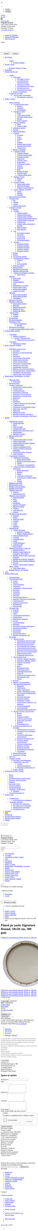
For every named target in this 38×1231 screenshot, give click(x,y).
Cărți (6, 859)
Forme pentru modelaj (20, 289)
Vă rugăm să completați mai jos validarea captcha (18, 1115)
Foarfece (20, 260)
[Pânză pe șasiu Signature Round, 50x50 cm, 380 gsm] (18, 937)
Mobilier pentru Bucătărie (17, 487)
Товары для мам (14, 758)
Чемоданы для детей (20, 409)
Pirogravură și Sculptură (16, 327)
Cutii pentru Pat (18, 510)
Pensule (19, 119)
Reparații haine (18, 267)
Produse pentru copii (11, 875)
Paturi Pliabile (17, 546)
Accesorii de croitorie (20, 256)
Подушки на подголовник (22, 805)
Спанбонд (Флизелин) (24, 476)
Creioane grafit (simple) (24, 155)
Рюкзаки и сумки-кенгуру (26, 767)
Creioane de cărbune (23, 164)
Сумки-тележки (18, 405)
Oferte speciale (9, 1188)
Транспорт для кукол (24, 720)
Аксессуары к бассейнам (21, 358)
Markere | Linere (19, 177)
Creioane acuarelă (22, 157)
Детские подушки (23, 84)
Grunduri (20, 195)
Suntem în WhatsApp (12, 37)
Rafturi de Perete (18, 519)
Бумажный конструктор (25, 655)
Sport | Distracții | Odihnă (13, 879)
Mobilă (7, 868)
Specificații (8, 1031)
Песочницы (17, 630)
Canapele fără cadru (19, 429)
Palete (19, 113)
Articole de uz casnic (16, 93)
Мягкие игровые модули (21, 635)
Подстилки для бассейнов (22, 363)
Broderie (12, 293)
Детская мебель (14, 577)
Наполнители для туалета (26, 340)
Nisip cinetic (17, 278)
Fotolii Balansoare (19, 543)
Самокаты (16, 593)
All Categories (9, 853)
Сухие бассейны (18, 622)
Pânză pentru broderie (20, 296)
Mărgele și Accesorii (15, 300)
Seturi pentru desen (19, 131)
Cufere (15, 525)
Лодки (11, 776)
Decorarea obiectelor (15, 320)
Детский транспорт (16, 579)
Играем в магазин (23, 747)
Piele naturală (21, 229)
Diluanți (19, 193)
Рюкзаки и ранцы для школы (23, 414)
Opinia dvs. (4, 1092)
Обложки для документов (22, 394)
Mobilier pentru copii (15, 436)
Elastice (15, 255)
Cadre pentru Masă (19, 568)
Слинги (19, 764)
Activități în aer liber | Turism (14, 857)
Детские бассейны (19, 633)
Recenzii (8, 1033)
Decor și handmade (19, 323)
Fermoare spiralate (23, 246)
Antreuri (15, 492)
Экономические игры (24, 671)
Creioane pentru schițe (24, 175)
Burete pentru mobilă (24, 459)
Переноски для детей (20, 762)
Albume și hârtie (18, 182)
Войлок (19, 472)
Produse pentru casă (11, 873)
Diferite (7, 881)
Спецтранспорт (18, 601)
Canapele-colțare (18, 539)
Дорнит (19, 481)
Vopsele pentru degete (24, 144)
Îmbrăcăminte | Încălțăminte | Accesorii (17, 866)
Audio (11, 61)
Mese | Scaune (14, 566)
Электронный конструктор (26, 648)
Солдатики (21, 751)
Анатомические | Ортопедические (23, 81)
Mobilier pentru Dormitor (17, 496)
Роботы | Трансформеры (21, 682)
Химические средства (20, 360)
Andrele (15, 202)
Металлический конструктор (27, 650)
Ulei (18, 140)
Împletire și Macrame (16, 302)
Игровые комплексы (20, 628)
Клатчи (15, 400)
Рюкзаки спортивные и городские (25, 416)
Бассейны (16, 351)
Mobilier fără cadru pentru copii (23, 430)
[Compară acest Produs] (12, 1016)
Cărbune (19, 166)
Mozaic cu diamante (19, 150)
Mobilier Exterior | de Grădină (18, 570)
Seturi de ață (21, 238)
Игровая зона (14, 608)
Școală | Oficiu (9, 877)
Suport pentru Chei (19, 494)
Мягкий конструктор (24, 653)
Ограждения (17, 617)
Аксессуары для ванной (21, 95)
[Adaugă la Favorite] (10, 1016)
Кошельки (16, 398)
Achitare (8, 11)
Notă (2, 1082)
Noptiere (16, 508)
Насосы (15, 354)
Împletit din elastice (19, 311)
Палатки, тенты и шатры (17, 780)
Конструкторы (18, 639)
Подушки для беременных (22, 760)
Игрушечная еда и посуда (26, 729)
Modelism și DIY (15, 322)
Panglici (15, 209)
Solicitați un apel (11, 1221)
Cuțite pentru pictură (23, 115)
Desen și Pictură (14, 102)
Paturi (15, 499)
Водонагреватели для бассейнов (24, 371)
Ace (18, 262)
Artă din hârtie (14, 313)
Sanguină (20, 168)
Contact (7, 1183)
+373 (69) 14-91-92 (7, 30)
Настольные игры (19, 657)
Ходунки (16, 595)
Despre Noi (8, 1172)
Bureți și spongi (22, 121)
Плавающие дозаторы (20, 367)
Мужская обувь (14, 383)
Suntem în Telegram (11, 35)
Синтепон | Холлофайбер (25, 465)
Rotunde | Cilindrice (23, 532)
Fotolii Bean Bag (18, 423)
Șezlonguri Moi (18, 545)
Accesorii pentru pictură (24, 117)
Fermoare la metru (23, 244)
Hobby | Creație (10, 864)
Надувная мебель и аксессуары (19, 778)
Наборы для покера (23, 662)
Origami (15, 316)
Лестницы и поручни (20, 365)
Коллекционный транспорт (26, 709)
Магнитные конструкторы (26, 642)
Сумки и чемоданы (16, 385)
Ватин (19, 474)
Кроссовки (16, 381)
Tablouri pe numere (19, 128)
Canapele (16, 537)
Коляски (20, 722)
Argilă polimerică (18, 282)
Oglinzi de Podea (18, 445)
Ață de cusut (21, 236)
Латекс (19, 463)
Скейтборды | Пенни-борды (22, 588)
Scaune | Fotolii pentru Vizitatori (23, 564)
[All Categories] (2, 850)
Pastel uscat (20, 159)
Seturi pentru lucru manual (17, 197)
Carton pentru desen (23, 184)
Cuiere (15, 523)
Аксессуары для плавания (22, 374)
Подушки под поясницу (21, 804)
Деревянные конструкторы (26, 641)
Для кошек (13, 334)
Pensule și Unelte (19, 111)
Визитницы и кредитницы (22, 396)
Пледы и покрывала (20, 92)
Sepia (19, 169)
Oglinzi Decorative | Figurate (22, 452)
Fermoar (16, 242)
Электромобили (18, 584)
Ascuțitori (20, 108)
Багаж (11, 775)
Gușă (18, 137)
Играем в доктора (23, 746)
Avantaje (3, 1101)
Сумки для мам (18, 769)
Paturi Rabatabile (18, 497)
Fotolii (15, 541)
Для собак (12, 342)
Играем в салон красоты (25, 738)
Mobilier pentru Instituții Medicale (24, 561)
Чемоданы (16, 410)
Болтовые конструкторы (25, 644)
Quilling (15, 314)
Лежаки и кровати (19, 336)
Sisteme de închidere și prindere (23, 273)
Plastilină (16, 280)
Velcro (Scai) (21, 275)
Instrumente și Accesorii (20, 285)
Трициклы (16, 586)
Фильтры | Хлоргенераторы (22, 352)
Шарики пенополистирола (26, 461)
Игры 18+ (20, 673)
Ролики (15, 583)
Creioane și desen (19, 151)
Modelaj (12, 276)
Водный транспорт (23, 697)
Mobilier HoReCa (19, 550)
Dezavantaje (5, 1109)
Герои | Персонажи (19, 753)
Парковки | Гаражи (23, 700)
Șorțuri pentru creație (19, 287)
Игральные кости (23, 668)
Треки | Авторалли (23, 689)
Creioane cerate (22, 160)
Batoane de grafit (22, 171)
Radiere (19, 106)
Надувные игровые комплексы (23, 626)
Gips (14, 284)
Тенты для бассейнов (20, 362)
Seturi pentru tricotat (19, 206)
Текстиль (12, 757)
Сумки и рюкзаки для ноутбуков (24, 403)
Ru (4, 17)
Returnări (8, 1204)
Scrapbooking (13, 318)
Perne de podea (18, 427)
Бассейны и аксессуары (17, 349)
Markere (19, 178)
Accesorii (8, 855)
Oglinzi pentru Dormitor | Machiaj (24, 443)
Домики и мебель (23, 717)
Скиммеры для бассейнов (22, 372)
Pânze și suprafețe (19, 122)
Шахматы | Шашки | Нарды (26, 661)
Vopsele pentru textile (24, 146)
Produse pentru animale (12, 872)
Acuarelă (20, 135)
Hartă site (8, 1185)
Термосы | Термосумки (17, 789)
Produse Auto (9, 870)
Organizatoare (21, 110)
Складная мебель (15, 786)
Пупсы (19, 715)
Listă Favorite (9, 1202)
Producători (8, 1187)
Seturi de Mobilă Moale (20, 535)
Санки (15, 581)
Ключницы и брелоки (20, 392)
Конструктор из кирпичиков (27, 651)
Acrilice (19, 139)
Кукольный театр (23, 724)
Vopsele (16, 133)
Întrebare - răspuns (11, 1035)
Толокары (16, 592)
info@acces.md (10, 39)
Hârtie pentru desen (23, 186)
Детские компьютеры (24, 744)
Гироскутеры (17, 606)
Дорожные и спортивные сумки (24, 407)
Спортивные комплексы (21, 615)
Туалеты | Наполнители (21, 338)
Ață (14, 231)
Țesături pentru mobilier (24, 217)
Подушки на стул (23, 88)
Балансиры (17, 632)
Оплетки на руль (19, 809)
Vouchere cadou (10, 1206)
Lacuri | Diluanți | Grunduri (22, 189)
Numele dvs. (5, 1079)
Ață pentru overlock (23, 233)
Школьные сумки (19, 412)
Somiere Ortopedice (19, 505)
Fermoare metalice (23, 249)
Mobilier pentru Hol (15, 490)
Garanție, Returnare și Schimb (14, 1177)
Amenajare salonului (16, 802)
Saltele (15, 501)
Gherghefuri (17, 298)
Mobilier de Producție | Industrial (23, 559)
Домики (16, 612)
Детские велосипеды (20, 597)
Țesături (16, 211)
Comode (15, 521)
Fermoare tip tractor (23, 247)
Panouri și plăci (22, 126)
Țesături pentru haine (24, 215)
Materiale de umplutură (20, 269)
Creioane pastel (22, 173)
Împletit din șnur (18, 309)
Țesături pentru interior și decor (27, 218)
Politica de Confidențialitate (13, 1179)
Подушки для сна (23, 79)
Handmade (8, 862)
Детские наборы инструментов (22, 741)
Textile (11, 75)
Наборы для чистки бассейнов (23, 369)
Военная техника (23, 699)
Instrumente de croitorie (21, 258)
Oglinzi (11, 438)
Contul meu (8, 1199)
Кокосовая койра (22, 470)
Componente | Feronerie (17, 456)
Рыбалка (12, 782)
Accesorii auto (14, 798)
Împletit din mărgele (19, 307)
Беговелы (16, 590)
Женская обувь (14, 380)
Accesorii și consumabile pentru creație (21, 329)
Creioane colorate (22, 153)
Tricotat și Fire (14, 198)
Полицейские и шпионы (25, 749)
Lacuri (19, 191)
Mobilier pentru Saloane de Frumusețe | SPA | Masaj (21, 553)
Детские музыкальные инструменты (24, 736)
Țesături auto (21, 222)
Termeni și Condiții (11, 1181)
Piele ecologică (22, 227)
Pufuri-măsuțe (17, 432)
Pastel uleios (21, 162)
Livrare (8, 9)
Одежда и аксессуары (24, 718)
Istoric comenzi (10, 1200)
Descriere (8, 1029)
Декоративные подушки (25, 86)
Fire (14, 200)
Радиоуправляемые (23, 706)
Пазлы (19, 679)
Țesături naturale (22, 213)
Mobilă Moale (13, 528)
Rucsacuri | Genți (14, 784)
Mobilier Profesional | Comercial (19, 548)
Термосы (16, 791)
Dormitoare (16, 503)
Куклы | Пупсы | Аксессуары (23, 711)
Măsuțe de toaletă (18, 506)
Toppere (15, 512)
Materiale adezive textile (20, 271)
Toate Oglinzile (18, 454)
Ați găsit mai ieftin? (7, 1010)
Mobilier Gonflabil (19, 434)
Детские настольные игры (26, 675)
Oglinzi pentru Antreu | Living (22, 439)
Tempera (20, 142)
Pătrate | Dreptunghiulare (25, 534)
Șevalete (15, 130)
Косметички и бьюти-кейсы (22, 387)
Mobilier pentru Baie (15, 483)
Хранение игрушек (19, 755)
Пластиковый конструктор (26, 646)
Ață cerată (20, 235)
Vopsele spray (21, 148)
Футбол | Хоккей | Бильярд (26, 659)
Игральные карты (23, 670)
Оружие (16, 680)
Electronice (8, 861)
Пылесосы (16, 356)
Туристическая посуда (16, 793)
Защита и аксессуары (20, 603)
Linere (19, 180)
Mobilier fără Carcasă (16, 421)
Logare (7, 896)
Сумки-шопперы (19, 391)
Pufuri (15, 425)
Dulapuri (16, 516)
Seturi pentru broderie (20, 294)
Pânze (19, 124)
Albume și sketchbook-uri (25, 188)
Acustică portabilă (19, 63)
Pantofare (16, 526)
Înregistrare (8, 894)
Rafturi (15, 517)
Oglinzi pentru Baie (19, 441)
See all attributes (21, 1024)
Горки (15, 613)
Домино (20, 664)
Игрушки (12, 637)
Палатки (16, 610)
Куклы (19, 713)
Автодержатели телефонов (22, 800)
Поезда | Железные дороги (26, 691)
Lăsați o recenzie (7, 1126)
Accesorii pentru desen (20, 104)
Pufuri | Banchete (19, 530)
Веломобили (17, 604)
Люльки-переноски (23, 766)
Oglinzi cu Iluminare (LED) (22, 447)
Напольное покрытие (20, 619)
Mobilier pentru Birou (16, 488)
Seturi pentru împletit (19, 304)
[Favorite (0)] (1, 900)
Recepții (15, 563)
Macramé (16, 305)
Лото (18, 666)
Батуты (15, 621)
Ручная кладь (17, 389)
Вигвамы (16, 624)
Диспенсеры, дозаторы (25, 97)
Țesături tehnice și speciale (25, 220)
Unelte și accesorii (19, 291)
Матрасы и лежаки (19, 343)
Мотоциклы (21, 688)
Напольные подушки (24, 90)
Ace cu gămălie (22, 264)
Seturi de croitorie (18, 265)
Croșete (15, 204)
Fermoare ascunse (22, 251)
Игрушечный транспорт (22, 684)
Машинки (20, 686)
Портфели (16, 401)
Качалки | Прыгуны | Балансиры (24, 599)
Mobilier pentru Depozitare (18, 514)
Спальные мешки (15, 787)
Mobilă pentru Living (16, 485)
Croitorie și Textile (15, 207)
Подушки (16, 77)
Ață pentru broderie (23, 240)
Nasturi (15, 253)
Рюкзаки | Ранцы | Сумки (17, 68)
